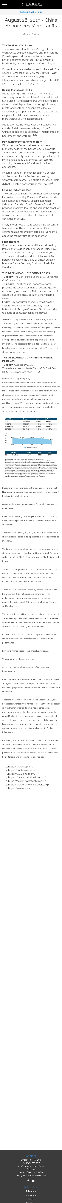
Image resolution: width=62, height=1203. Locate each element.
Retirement (31, 1191)
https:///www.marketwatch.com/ (27, 777)
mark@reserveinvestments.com (31, 1175)
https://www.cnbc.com (21, 788)
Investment (31, 1195)
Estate (31, 1199)
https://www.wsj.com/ (21, 766)
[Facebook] (28, 1181)
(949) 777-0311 (34, 1160)
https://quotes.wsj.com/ (22, 770)
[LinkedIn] (33, 1181)
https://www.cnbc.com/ (22, 773)
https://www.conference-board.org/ (28, 784)
